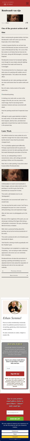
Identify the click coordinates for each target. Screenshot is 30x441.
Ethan (7, 23)
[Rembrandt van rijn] (15, 18)
